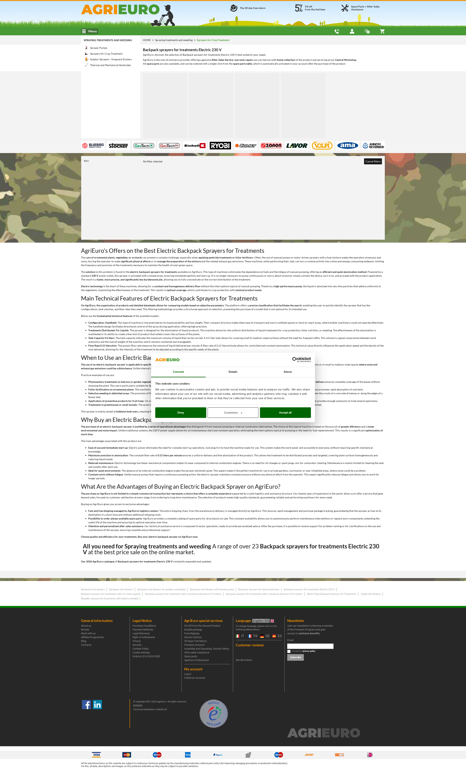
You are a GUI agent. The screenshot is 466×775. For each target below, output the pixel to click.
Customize (231, 412)
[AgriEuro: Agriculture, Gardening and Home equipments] (130, 9)
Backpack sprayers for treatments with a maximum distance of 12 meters (264, 593)
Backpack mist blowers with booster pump (212, 589)
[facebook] (86, 713)
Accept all (285, 412)
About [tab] (288, 371)
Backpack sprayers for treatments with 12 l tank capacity (111, 593)
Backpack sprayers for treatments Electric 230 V (309, 589)
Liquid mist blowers (371, 593)
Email (290, 640)
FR (255, 636)
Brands (85, 629)
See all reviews (244, 660)
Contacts (86, 644)
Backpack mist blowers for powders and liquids (161, 589)
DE (267, 636)
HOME (147, 39)
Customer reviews (250, 645)
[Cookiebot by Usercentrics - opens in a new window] (295, 360)
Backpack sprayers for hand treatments (258, 589)
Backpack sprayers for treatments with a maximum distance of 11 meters (183, 593)
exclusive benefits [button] (309, 633)
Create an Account (194, 677)
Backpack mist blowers (93, 589)
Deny (180, 412)
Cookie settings (141, 652)
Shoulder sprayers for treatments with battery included (109, 598)
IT (242, 636)
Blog (83, 641)
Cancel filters (373, 161)
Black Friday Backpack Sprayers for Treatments (331, 593)
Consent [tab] (178, 371)
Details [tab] (233, 371)
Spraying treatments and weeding (108, 40)
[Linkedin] (97, 713)
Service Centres (193, 637)
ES (279, 636)
